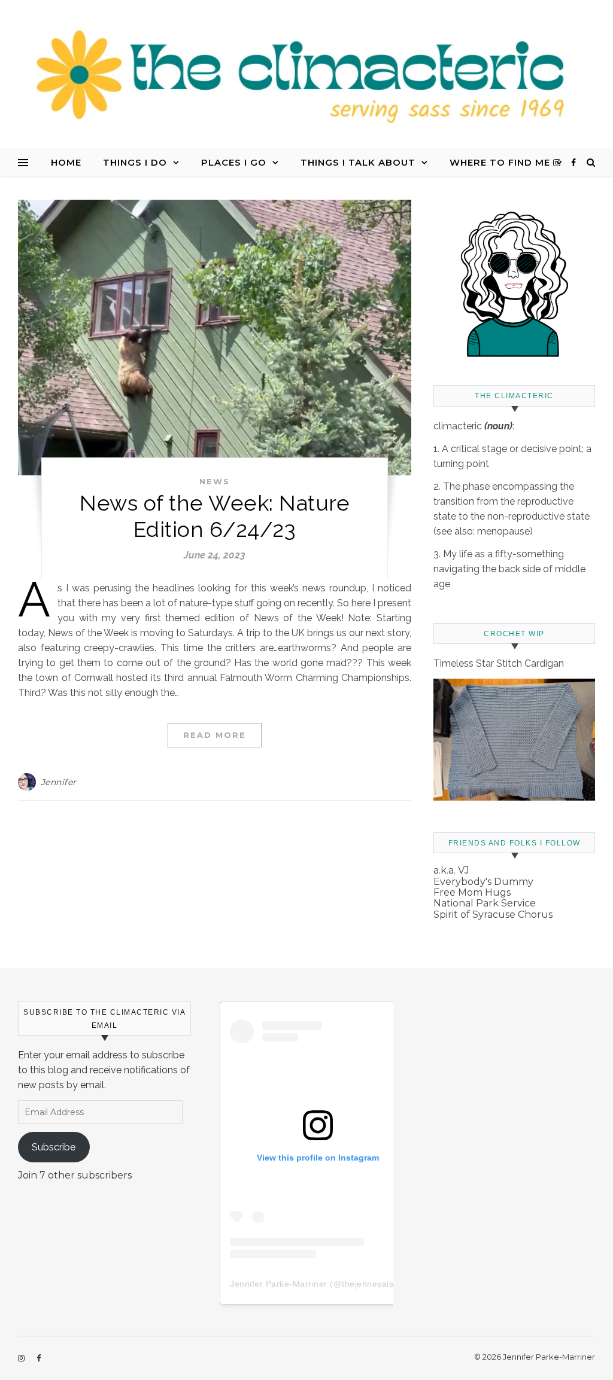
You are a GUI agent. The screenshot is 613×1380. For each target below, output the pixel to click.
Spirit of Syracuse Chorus (493, 914)
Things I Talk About (358, 162)
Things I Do (135, 162)
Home (66, 162)
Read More (214, 735)
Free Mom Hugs (472, 892)
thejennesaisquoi (376, 1284)
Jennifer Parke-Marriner (278, 1284)
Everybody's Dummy (483, 881)
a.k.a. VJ (451, 870)
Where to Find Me (500, 162)
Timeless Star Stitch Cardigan (498, 663)
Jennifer (59, 782)
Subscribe (53, 1147)
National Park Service (484, 903)
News (214, 481)
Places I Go (233, 162)
